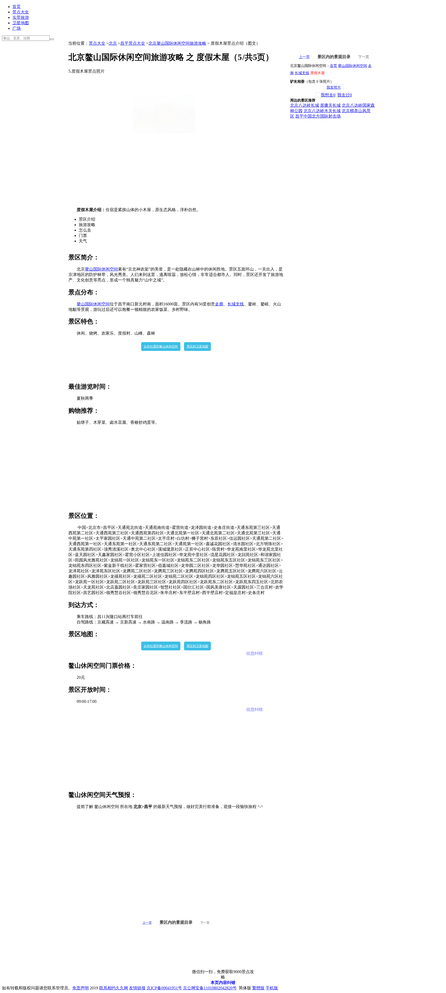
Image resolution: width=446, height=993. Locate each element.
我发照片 (333, 87)
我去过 (344, 95)
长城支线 (235, 304)
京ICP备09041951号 (164, 988)
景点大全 (20, 12)
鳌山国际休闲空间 (101, 269)
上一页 (147, 923)
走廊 (219, 304)
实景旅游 (20, 17)
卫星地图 (20, 23)
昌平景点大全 (132, 43)
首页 (16, 6)
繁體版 (258, 988)
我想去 (328, 95)
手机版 (272, 988)
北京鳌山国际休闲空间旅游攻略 (177, 43)
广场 (16, 28)
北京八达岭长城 (304, 105)
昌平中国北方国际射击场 (318, 116)
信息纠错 (254, 653)
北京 (113, 43)
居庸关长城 (330, 105)
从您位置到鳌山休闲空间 (161, 346)
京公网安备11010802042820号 (210, 988)
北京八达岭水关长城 (322, 111)
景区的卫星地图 (197, 346)
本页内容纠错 (223, 982)
